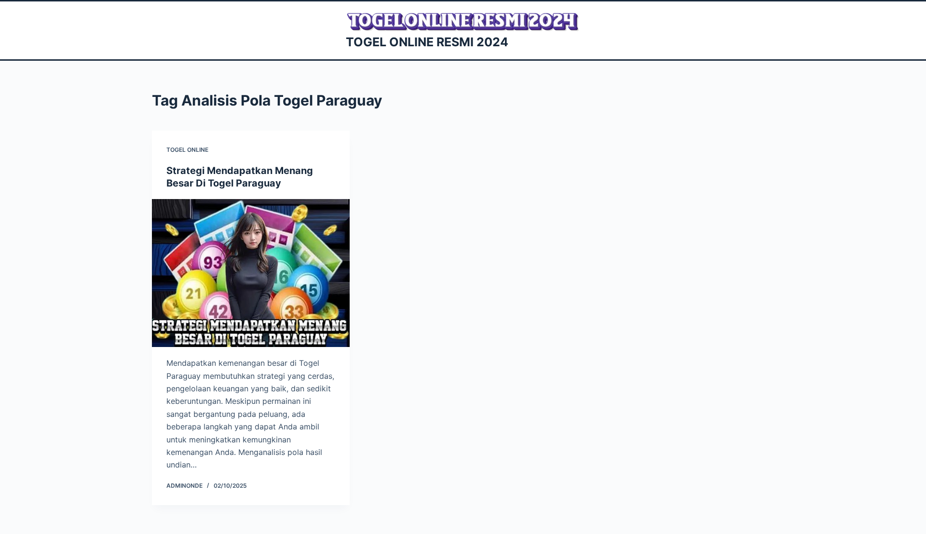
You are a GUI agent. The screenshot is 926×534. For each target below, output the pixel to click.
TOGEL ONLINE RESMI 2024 (427, 42)
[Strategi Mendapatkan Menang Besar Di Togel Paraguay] (251, 273)
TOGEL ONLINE (187, 149)
